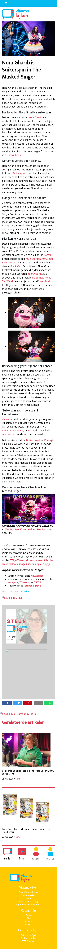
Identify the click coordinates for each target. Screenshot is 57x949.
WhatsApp (25, 582)
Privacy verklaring (28, 901)
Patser (47, 255)
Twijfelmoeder (28, 938)
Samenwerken (28, 895)
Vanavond (7, 419)
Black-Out (16, 266)
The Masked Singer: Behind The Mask (26, 529)
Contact (28, 898)
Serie (28, 915)
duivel (42, 430)
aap (26, 434)
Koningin (49, 440)
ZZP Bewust (28, 941)
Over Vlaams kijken (28, 892)
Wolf (37, 440)
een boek (45, 281)
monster (7, 430)
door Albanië (35, 273)
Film (28, 918)
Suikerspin (19, 173)
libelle (20, 430)
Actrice (25, 591)
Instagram (13, 582)
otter (31, 430)
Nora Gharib (35, 117)
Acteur (28, 921)
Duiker (30, 440)
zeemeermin (9, 434)
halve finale (14, 155)
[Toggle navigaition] (5, 2)
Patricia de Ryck (28, 935)
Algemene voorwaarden (28, 904)
